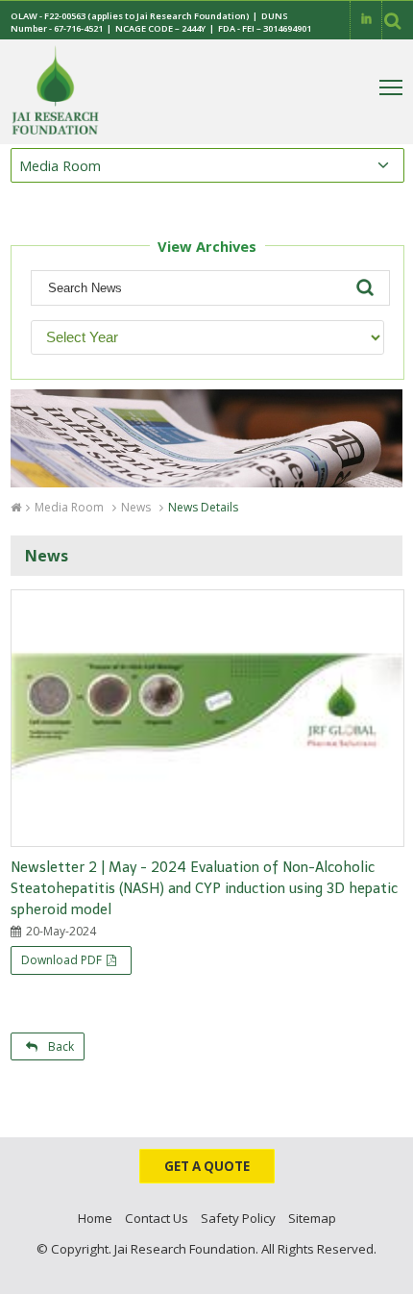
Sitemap (312, 1218)
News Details (203, 507)
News (136, 507)
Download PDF (61, 960)
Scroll (379, 1275)
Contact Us (156, 1218)
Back (58, 1046)
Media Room (69, 507)
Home (95, 1218)
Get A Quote (207, 1166)
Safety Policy (238, 1218)
